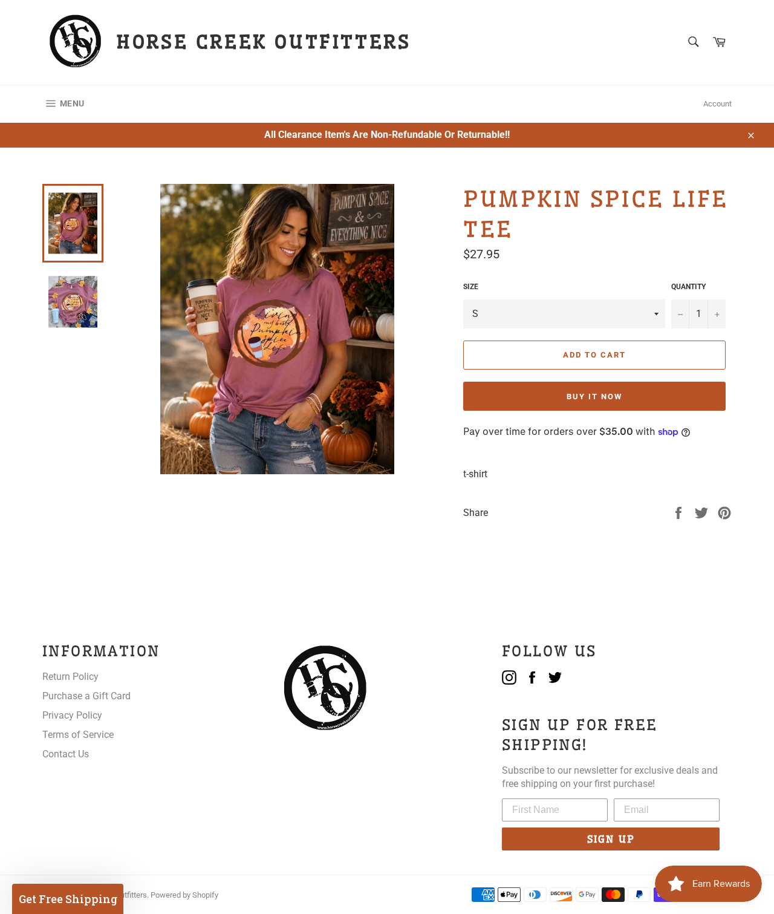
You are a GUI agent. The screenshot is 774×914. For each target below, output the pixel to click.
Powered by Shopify (184, 894)
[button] (67, 899)
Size (470, 286)
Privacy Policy (72, 715)
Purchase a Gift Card (86, 696)
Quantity (688, 286)
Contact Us (65, 754)
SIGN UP (611, 839)
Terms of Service (78, 734)
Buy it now (594, 396)
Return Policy (70, 676)
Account (717, 103)
